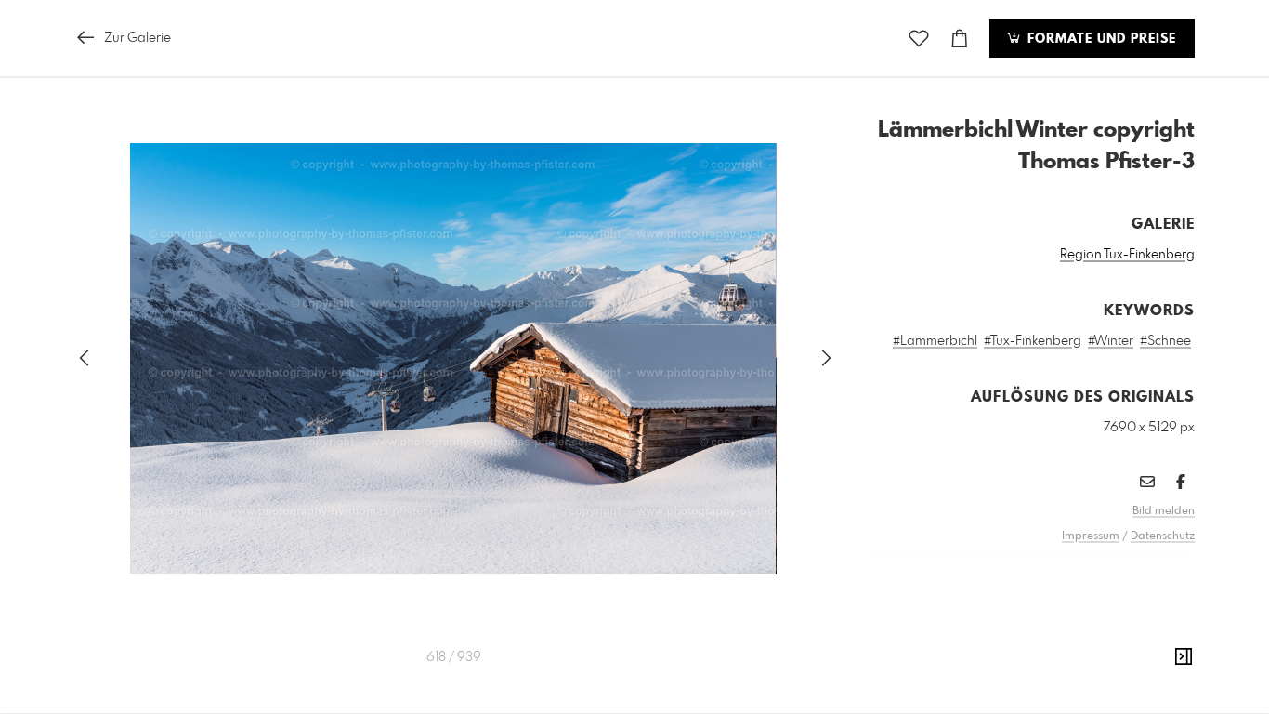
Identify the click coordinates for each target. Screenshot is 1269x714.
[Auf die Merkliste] (919, 38)
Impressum (1090, 536)
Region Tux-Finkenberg (1127, 254)
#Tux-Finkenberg (1032, 341)
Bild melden (1163, 511)
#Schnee (1165, 341)
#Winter (1110, 341)
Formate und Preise (1099, 39)
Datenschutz (1163, 536)
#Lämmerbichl (935, 341)
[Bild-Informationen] (1183, 657)
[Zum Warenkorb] (959, 38)
